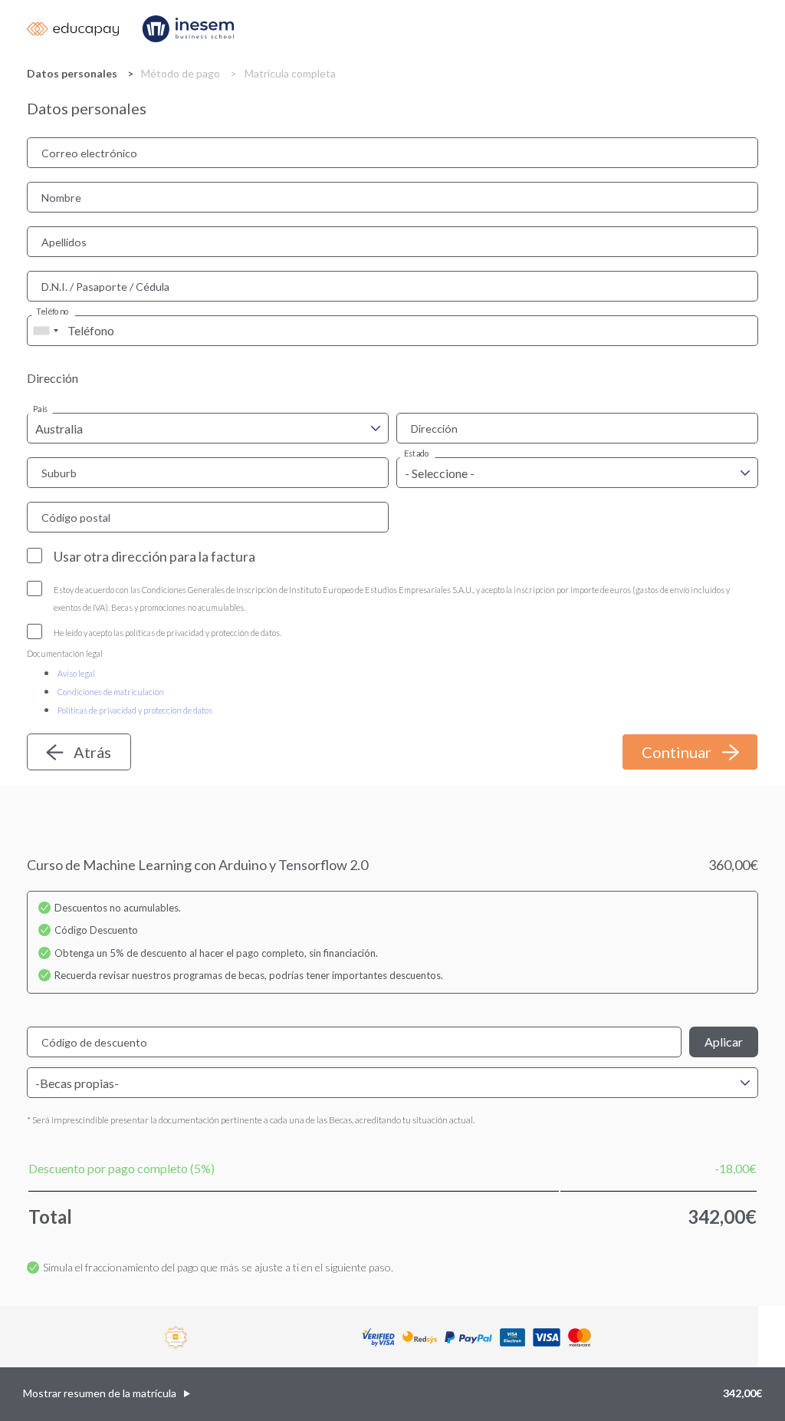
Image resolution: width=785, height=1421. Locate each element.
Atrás (92, 752)
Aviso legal (76, 673)
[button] (392, 1394)
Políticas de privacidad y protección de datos (134, 710)
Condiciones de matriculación (110, 692)
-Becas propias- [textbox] (77, 1083)
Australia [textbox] (59, 428)
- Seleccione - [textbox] (440, 473)
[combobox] (45, 330)
